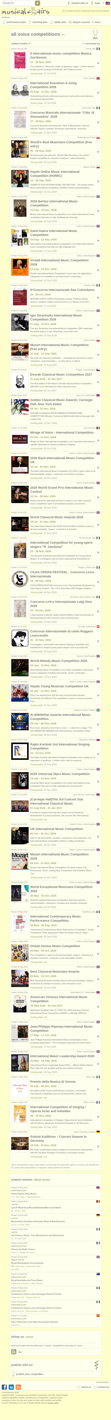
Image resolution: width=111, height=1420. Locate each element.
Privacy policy (53, 1403)
